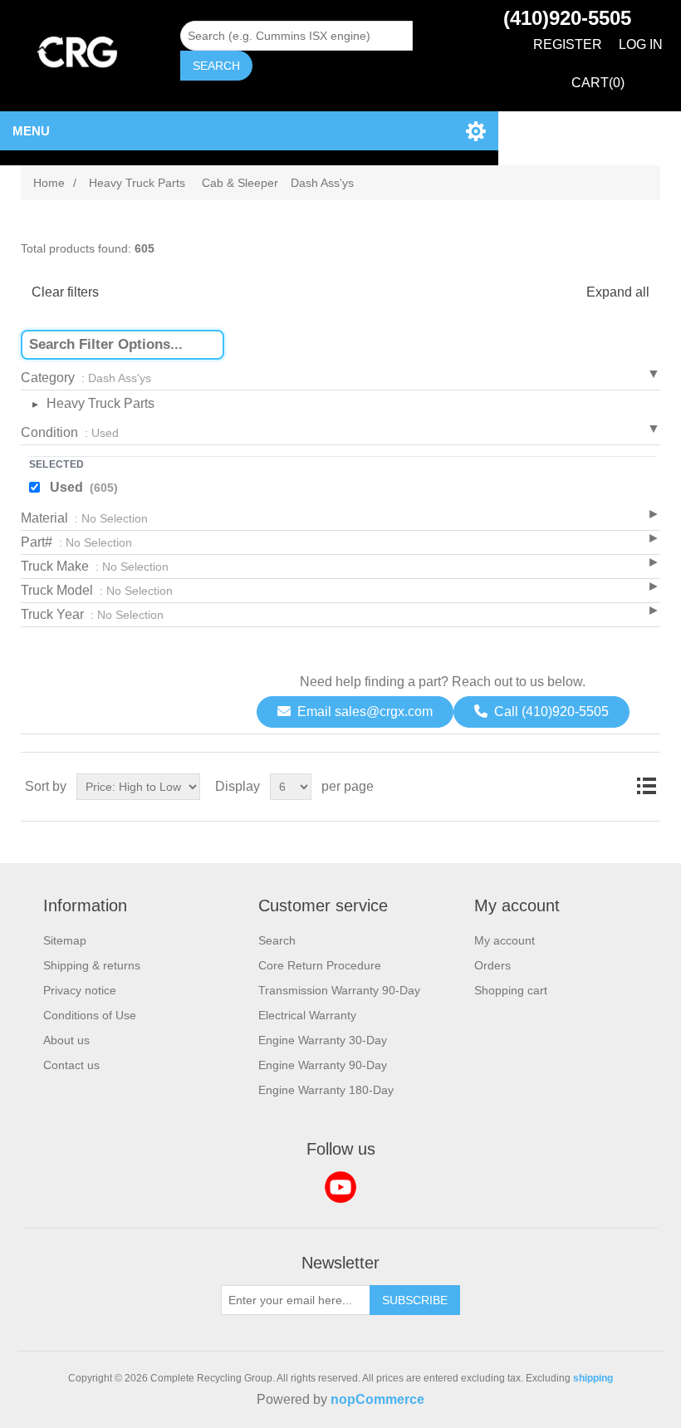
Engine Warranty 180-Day (326, 1090)
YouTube (340, 1187)
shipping (593, 1378)
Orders (492, 965)
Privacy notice (79, 990)
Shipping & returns (91, 965)
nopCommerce (377, 1399)
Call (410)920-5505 (551, 711)
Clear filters (65, 292)
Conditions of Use (89, 1015)
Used (84, 487)
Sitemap (64, 940)
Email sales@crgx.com (365, 711)
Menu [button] (31, 131)
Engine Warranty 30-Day (322, 1040)
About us (66, 1040)
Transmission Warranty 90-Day (339, 990)
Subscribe (415, 1300)
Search (216, 65)
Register (567, 44)
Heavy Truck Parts (100, 403)
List (646, 786)
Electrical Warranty (307, 1015)
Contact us (71, 1065)
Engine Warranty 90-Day (322, 1065)
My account (504, 940)
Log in (641, 44)
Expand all (617, 292)
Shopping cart (510, 990)
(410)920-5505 (567, 18)
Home (49, 182)
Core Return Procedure (319, 965)
